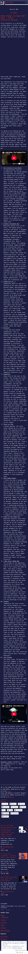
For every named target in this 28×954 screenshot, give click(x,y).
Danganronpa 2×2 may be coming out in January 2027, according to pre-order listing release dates (8, 831)
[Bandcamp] (8, 909)
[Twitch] (10, 909)
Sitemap (3, 928)
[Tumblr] (4, 909)
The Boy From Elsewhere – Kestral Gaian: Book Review (8, 855)
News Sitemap (5, 930)
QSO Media (9, 2)
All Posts (4, 936)
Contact (3, 920)
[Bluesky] (3, 909)
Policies (4, 922)
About (2, 915)
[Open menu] (26, 3)
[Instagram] (1, 909)
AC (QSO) (14, 12)
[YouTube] (6, 909)
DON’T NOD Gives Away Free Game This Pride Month (9, 878)
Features (4, 939)
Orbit (2, 925)
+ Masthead (4, 917)
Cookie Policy (17, 948)
